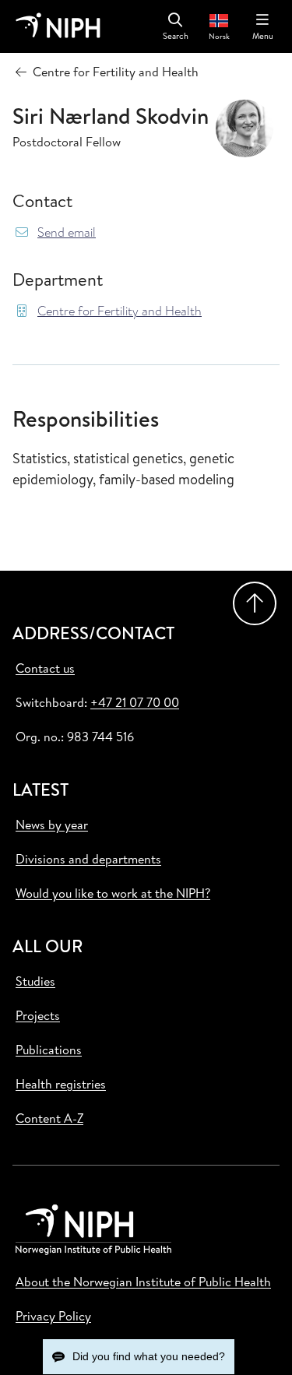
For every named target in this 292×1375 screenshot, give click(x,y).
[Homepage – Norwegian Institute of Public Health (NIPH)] (58, 26)
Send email (66, 232)
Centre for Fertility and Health (119, 311)
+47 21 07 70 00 (134, 702)
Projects (38, 1015)
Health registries (61, 1083)
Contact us (45, 668)
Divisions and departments (88, 858)
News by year (52, 824)
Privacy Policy (53, 1315)
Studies (35, 981)
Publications (49, 1049)
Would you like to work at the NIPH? (113, 893)
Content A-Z (49, 1118)
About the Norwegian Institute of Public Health (143, 1281)
